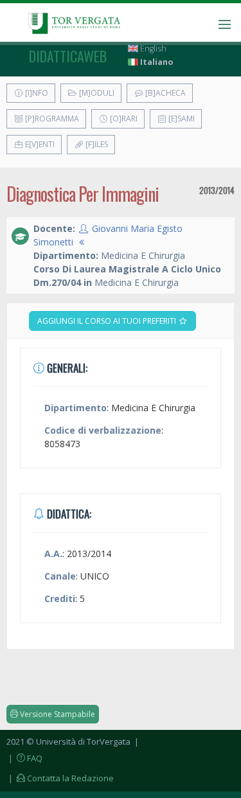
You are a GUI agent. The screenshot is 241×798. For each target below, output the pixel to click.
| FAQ (24, 758)
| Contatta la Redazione (60, 778)
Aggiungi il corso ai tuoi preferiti (107, 320)
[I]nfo (35, 92)
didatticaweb (68, 56)
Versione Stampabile (56, 714)
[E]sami (180, 118)
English (152, 48)
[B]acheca (164, 92)
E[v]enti (39, 144)
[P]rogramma (51, 118)
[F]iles (96, 144)
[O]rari (123, 118)
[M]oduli (95, 92)
